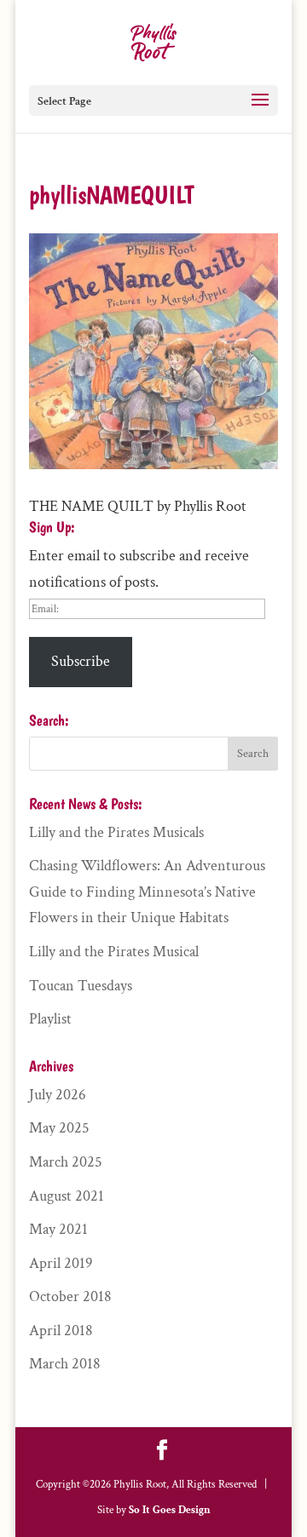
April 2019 (61, 1263)
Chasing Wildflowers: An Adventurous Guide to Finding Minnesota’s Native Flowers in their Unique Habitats (147, 891)
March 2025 (65, 1162)
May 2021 (58, 1229)
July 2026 (57, 1094)
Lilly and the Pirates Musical (114, 951)
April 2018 (61, 1330)
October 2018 (70, 1296)
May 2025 (59, 1128)
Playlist (50, 1019)
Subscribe (80, 661)
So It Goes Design (170, 1510)
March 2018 (65, 1364)
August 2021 (66, 1196)
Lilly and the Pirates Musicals (116, 832)
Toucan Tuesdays (80, 985)
